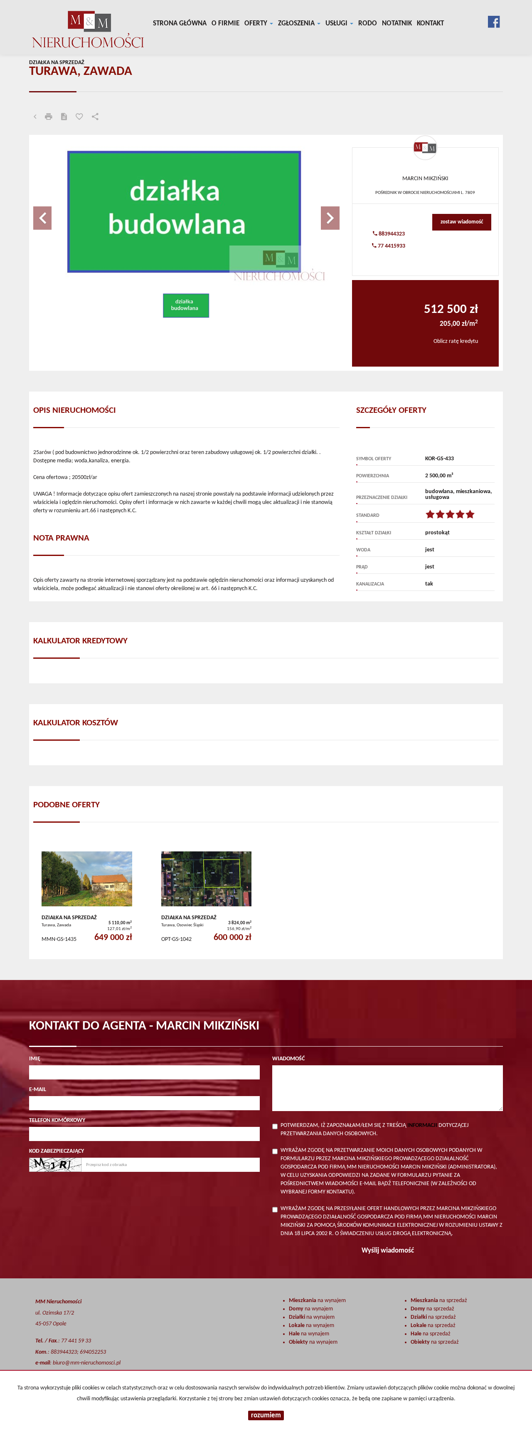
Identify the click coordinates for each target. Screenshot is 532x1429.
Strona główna (180, 23)
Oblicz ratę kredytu (455, 341)
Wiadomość (288, 1059)
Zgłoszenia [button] (297, 23)
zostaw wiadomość (462, 222)
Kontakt (430, 23)
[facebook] (493, 20)
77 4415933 (391, 246)
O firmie (225, 23)
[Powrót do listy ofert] (35, 118)
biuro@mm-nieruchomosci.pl (87, 1363)
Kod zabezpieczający (56, 1151)
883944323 (391, 234)
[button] (56, 214)
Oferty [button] (256, 23)
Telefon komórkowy (57, 1120)
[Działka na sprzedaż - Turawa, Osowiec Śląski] (206, 899)
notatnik (397, 23)
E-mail (37, 1090)
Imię (34, 1059)
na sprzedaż (439, 1301)
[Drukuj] (48, 118)
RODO (367, 23)
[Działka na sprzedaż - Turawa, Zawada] (86, 899)
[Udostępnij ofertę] (95, 118)
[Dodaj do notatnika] (79, 118)
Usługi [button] (337, 23)
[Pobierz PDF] (64, 118)
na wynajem (317, 1301)
